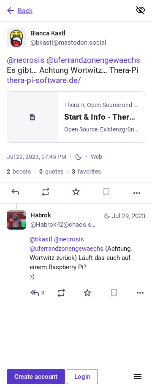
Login (82, 376)
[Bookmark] (106, 192)
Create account (35, 376)
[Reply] (15, 192)
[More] (137, 193)
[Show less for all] (140, 10)
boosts (19, 171)
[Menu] (137, 376)
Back (25, 11)
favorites (86, 171)
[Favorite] (76, 192)
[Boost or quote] (46, 192)
